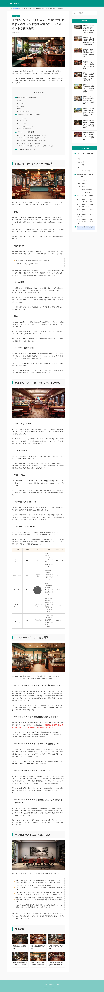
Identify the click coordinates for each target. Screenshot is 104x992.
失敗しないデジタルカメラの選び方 (26, 97)
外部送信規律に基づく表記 (52, 984)
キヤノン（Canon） (23, 118)
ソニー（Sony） (22, 123)
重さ (19, 108)
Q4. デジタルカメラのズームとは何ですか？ (30, 143)
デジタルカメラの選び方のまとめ (26, 149)
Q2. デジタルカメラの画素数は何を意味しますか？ (31, 138)
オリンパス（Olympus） (24, 128)
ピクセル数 (21, 103)
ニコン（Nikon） (22, 120)
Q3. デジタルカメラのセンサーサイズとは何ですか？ (32, 140)
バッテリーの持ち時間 (24, 111)
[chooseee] (13, 3)
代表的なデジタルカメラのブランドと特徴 (28, 114)
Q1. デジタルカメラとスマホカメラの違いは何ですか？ (33, 135)
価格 (19, 100)
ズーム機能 (21, 106)
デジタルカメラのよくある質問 (25, 132)
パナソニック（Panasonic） (25, 126)
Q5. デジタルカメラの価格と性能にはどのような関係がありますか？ (36, 146)
